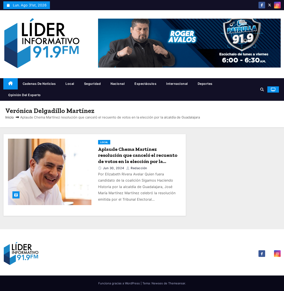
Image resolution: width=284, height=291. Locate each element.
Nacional (117, 83)
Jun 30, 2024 (114, 168)
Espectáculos (145, 83)
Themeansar (176, 283)
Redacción (138, 168)
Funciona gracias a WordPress (119, 283)
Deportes (205, 83)
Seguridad (92, 83)
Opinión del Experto (24, 95)
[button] (262, 89)
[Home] (10, 83)
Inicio (9, 117)
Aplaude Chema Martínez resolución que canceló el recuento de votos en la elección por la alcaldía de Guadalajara (137, 158)
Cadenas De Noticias (39, 83)
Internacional (177, 83)
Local (69, 83)
